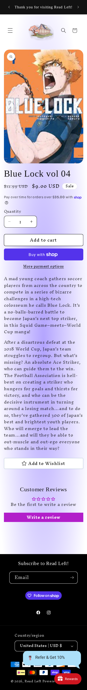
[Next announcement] (78, 7)
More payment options (43, 266)
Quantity (12, 211)
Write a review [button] (43, 517)
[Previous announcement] (9, 7)
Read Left (33, 681)
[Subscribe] (71, 578)
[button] (10, 30)
